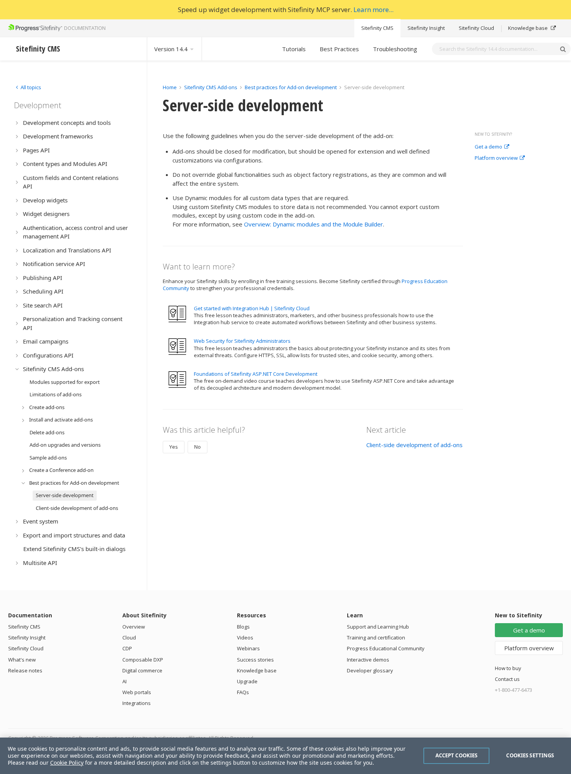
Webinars (248, 648)
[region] (285, 756)
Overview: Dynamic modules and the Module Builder (313, 224)
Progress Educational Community (386, 648)
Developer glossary (370, 670)
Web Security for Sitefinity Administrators (242, 340)
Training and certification (376, 637)
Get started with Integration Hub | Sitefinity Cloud (252, 308)
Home (170, 87)
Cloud (129, 637)
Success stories (255, 659)
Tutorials (294, 49)
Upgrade (247, 681)
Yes (173, 446)
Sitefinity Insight (426, 27)
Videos (245, 637)
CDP (127, 648)
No (197, 446)
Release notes (25, 670)
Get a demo (488, 147)
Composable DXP (142, 659)
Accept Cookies (456, 755)
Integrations (136, 703)
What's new (22, 659)
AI (124, 681)
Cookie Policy (67, 762)
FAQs (243, 692)
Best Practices (339, 49)
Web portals (136, 692)
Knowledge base (528, 27)
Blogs (243, 626)
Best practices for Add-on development (291, 87)
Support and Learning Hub (378, 626)
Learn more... (373, 9)
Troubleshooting (395, 49)
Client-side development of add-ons (414, 445)
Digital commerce (142, 670)
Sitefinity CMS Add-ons (210, 87)
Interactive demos (368, 659)
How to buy (508, 668)
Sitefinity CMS (377, 27)
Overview (133, 626)
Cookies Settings (530, 755)
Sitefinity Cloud (476, 27)
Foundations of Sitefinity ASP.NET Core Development (255, 373)
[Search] (563, 49)
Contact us (507, 679)
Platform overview (496, 158)
